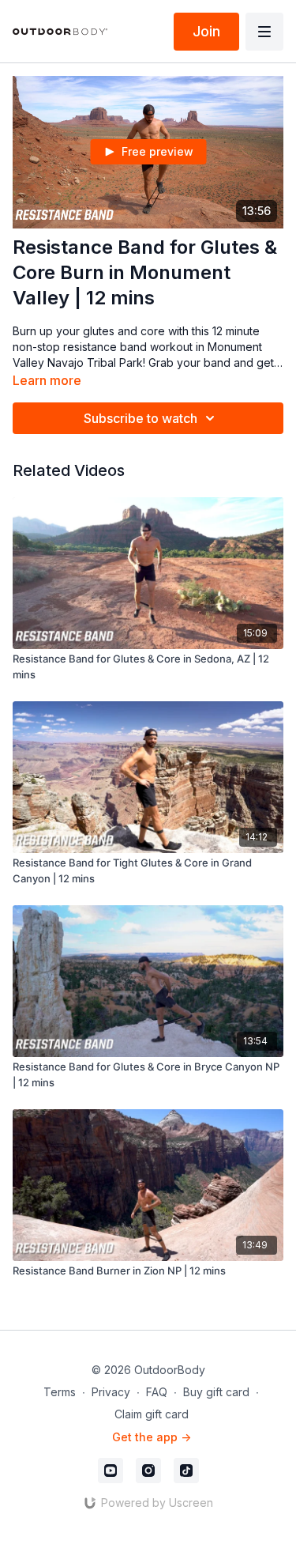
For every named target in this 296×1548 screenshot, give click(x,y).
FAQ (156, 1392)
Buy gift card (216, 1392)
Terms (59, 1392)
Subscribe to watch (140, 418)
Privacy (111, 1392)
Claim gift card (151, 1414)
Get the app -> (151, 1437)
